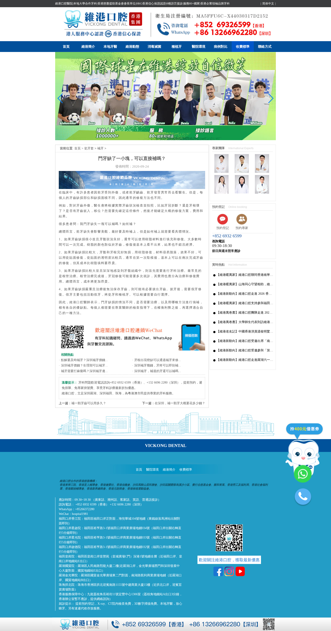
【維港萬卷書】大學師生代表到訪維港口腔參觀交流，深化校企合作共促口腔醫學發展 (244, 322)
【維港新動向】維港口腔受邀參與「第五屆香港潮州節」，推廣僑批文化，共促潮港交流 (244, 350)
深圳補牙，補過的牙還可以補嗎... (157, 371)
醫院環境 (198, 46)
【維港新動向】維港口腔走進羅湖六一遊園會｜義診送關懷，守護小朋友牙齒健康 (244, 360)
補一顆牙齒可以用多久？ (88, 403)
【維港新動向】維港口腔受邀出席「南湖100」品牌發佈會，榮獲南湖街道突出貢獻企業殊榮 (244, 341)
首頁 (66, 46)
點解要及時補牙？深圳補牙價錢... (84, 360)
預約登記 (222, 228)
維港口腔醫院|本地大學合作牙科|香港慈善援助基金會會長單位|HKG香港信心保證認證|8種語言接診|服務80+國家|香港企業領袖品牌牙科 (142, 3)
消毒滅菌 (154, 46)
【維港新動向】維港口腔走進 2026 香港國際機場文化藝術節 (244, 293)
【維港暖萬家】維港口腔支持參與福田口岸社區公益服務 (244, 303)
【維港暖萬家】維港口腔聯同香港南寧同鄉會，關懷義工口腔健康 (244, 274)
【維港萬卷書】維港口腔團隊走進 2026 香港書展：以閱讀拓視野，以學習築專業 (244, 312)
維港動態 (132, 46)
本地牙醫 (110, 46)
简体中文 (268, 3)
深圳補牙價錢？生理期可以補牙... (84, 365)
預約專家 (242, 228)
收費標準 (242, 46)
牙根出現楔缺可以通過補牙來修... (157, 360)
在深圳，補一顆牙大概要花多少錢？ (180, 403)
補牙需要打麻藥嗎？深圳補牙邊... (84, 371)
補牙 (100, 148)
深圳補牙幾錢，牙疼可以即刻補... (157, 365)
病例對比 (220, 46)
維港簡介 (88, 46)
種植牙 (177, 46)
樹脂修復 (145, 252)
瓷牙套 (89, 148)
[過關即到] (165, 139)
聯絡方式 (265, 46)
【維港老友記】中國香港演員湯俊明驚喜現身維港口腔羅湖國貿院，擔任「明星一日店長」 (244, 331)
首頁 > (79, 148)
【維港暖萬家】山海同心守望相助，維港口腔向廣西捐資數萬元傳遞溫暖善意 (244, 284)
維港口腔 (76, 302)
